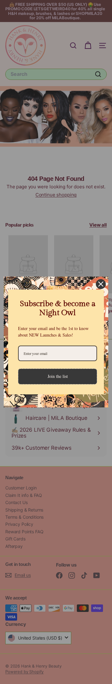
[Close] (100, 284)
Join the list (58, 376)
